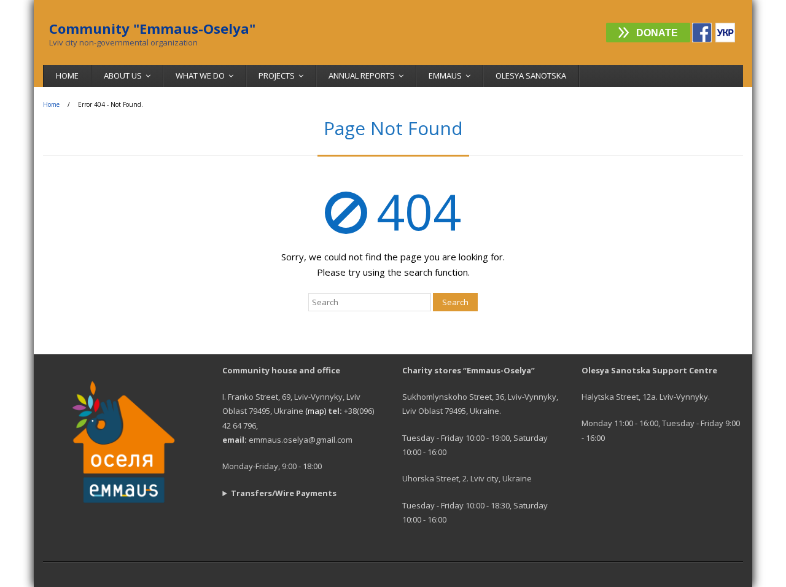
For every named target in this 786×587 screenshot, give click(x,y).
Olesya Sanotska (531, 75)
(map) (315, 410)
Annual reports (362, 75)
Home (67, 75)
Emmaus (445, 75)
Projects (277, 75)
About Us (123, 75)
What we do (200, 75)
